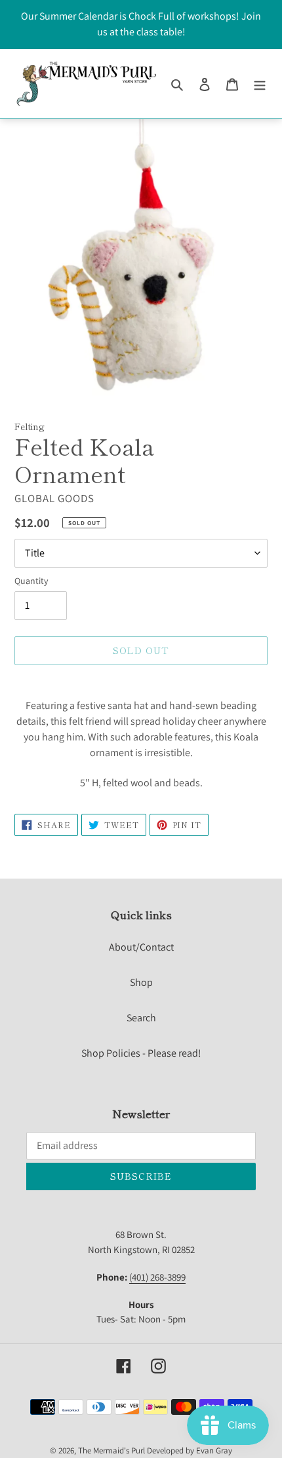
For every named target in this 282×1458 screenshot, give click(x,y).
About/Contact (141, 947)
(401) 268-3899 (157, 1277)
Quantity (31, 581)
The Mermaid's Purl (111, 1450)
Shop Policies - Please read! (141, 1053)
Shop (141, 982)
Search (141, 1018)
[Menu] (259, 83)
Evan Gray (214, 1450)
